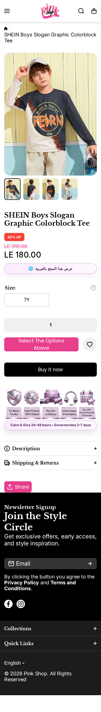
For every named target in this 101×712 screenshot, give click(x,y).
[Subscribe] (90, 563)
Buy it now (50, 369)
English (12, 663)
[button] (94, 11)
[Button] (93, 288)
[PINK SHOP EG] (50, 11)
